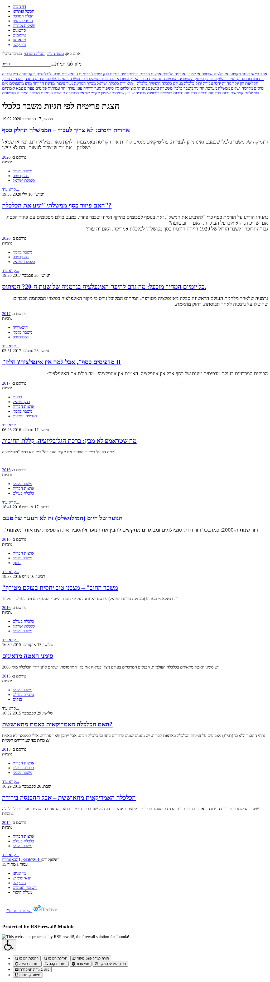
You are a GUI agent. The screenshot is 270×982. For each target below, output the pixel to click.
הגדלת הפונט (57, 958)
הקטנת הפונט (28, 958)
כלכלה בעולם (183, 83)
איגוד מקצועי (239, 74)
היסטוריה (185, 78)
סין (116, 88)
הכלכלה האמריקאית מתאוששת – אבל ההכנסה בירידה (69, 797)
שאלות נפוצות (24, 25)
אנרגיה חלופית (173, 74)
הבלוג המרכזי (23, 16)
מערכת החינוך (205, 88)
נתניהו (141, 88)
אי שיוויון (192, 74)
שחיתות (117, 93)
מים (5, 83)
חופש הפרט (51, 78)
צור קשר (19, 44)
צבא (19, 88)
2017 (6, 313)
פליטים (40, 88)
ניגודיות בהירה (29, 964)
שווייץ (129, 93)
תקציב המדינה (28, 93)
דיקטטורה (27, 74)
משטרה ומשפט (159, 88)
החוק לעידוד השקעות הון (224, 78)
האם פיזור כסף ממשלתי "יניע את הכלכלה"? (57, 205)
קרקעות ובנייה (209, 93)
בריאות (84, 74)
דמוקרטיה (10, 74)
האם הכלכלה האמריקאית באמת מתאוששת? (57, 724)
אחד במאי (258, 74)
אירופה (206, 74)
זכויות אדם (120, 78)
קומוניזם (8, 88)
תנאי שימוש (22, 878)
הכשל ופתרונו (23, 11)
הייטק (199, 78)
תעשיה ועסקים (52, 93)
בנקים (114, 74)
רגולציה (165, 93)
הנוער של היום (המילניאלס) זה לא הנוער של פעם (62, 518)
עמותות (53, 88)
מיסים (258, 88)
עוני (78, 88)
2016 (6, 470)
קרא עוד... (10, 189)
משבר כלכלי (182, 88)
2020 (6, 157)
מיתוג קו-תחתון (29, 975)
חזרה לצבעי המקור (112, 964)
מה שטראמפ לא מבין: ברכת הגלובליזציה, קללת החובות (69, 440)
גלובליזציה (44, 74)
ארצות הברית (149, 74)
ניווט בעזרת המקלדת (34, 969)
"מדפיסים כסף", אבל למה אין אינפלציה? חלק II (61, 361)
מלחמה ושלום (241, 88)
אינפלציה (220, 74)
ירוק (198, 83)
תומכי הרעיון (23, 21)
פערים (28, 88)
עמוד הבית (55, 53)
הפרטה (171, 78)
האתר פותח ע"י (19, 911)
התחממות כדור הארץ (147, 78)
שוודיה (140, 93)
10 (39, 859)
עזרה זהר (67, 88)
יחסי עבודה (211, 83)
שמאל (84, 93)
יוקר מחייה (230, 83)
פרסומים (19, 35)
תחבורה (72, 93)
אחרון (6, 859)
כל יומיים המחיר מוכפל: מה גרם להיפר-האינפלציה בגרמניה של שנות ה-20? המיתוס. (104, 286)
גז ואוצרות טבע (65, 74)
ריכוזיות (152, 93)
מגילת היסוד (22, 892)
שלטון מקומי (100, 93)
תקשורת (9, 93)
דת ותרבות (254, 78)
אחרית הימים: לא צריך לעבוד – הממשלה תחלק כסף (66, 130)
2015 (6, 676)
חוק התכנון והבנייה (25, 78)
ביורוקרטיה (128, 74)
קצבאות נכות (232, 93)
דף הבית (19, 6)
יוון (241, 83)
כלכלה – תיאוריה (133, 83)
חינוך (6, 78)
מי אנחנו (19, 40)
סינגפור (107, 88)
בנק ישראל (99, 74)
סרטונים (19, 30)
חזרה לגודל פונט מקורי (92, 958)
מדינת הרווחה (43, 83)
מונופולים (16, 83)
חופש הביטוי (71, 78)
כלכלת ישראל (107, 83)
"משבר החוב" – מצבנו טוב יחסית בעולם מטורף (60, 587)
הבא (14, 859)
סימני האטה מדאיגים (27, 655)
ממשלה (223, 88)
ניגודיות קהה (57, 964)
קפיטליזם (251, 93)
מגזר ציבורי (64, 83)
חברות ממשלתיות (96, 78)
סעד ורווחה (91, 88)
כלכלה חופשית (159, 83)
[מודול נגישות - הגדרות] (9, 945)
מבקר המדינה (84, 83)
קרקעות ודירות (184, 93)
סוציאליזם (127, 88)
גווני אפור (82, 964)
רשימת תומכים (25, 887)
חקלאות (251, 83)
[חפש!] (53, 65)
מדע (28, 83)
